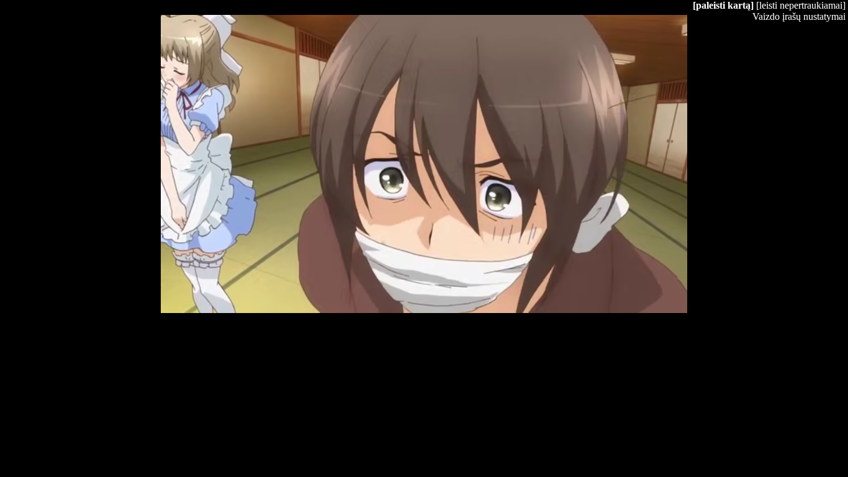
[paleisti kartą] (723, 5)
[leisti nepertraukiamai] (801, 5)
